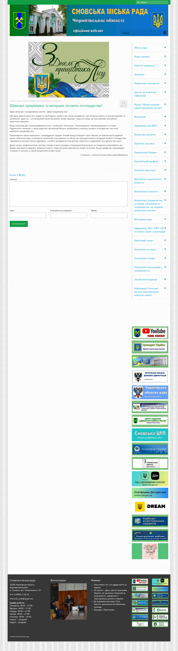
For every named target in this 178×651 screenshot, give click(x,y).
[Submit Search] (138, 2)
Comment (13, 179)
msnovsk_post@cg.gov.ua (21, 599)
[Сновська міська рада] (89, 20)
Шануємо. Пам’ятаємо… (105, 610)
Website (94, 210)
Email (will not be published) (61, 210)
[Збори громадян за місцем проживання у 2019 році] (68, 601)
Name (12, 210)
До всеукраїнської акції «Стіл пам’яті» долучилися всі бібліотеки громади (109, 604)
